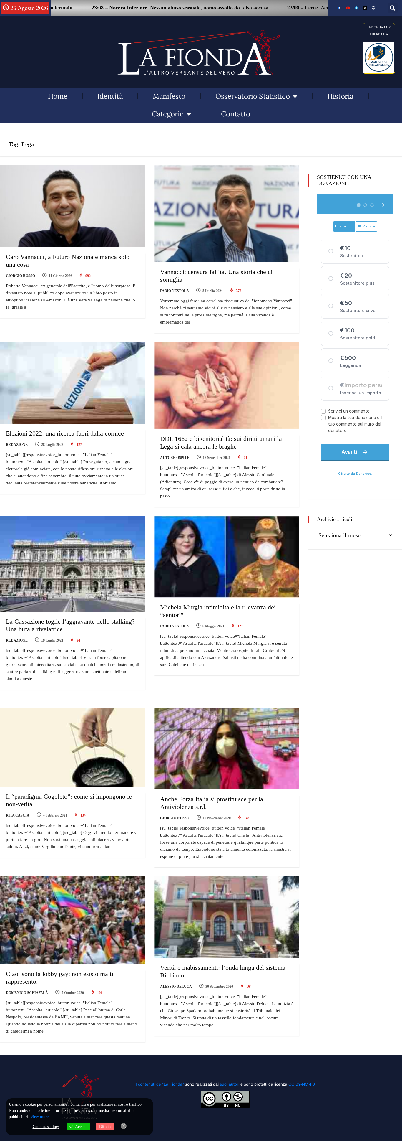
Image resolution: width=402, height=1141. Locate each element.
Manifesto (169, 96)
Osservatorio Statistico (252, 96)
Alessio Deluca (176, 987)
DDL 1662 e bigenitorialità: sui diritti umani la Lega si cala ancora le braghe (221, 442)
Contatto (235, 113)
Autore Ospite (174, 458)
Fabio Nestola (174, 291)
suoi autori (230, 1084)
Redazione (17, 445)
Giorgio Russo (20, 276)
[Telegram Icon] (356, 7)
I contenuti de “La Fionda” (160, 1084)
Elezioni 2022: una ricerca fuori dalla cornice (65, 433)
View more (39, 1116)
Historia (340, 96)
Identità (110, 96)
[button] (393, 8)
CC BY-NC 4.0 (301, 1084)
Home (57, 96)
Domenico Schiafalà (27, 993)
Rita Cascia (17, 815)
